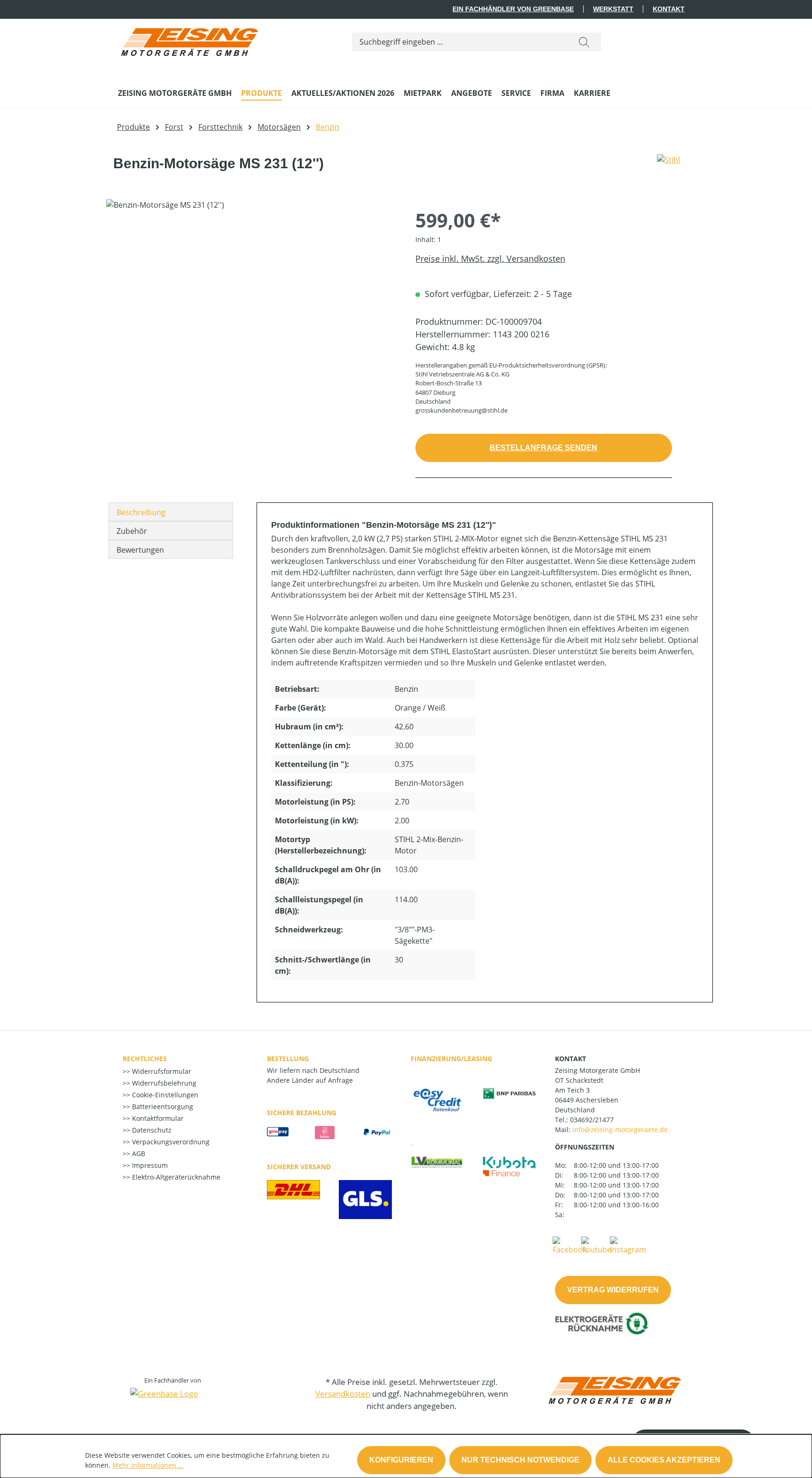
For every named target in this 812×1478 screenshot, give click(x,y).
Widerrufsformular (160, 1071)
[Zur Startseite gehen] (188, 40)
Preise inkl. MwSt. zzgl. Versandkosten (490, 258)
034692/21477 (592, 1119)
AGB (137, 1153)
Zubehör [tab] (132, 531)
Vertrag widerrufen (613, 1290)
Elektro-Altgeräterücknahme (175, 1177)
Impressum (149, 1165)
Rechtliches (145, 1058)
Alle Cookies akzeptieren (664, 1460)
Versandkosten (342, 1393)
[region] (251, 300)
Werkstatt (613, 9)
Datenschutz (151, 1130)
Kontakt (669, 9)
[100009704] (251, 300)
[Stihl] (668, 167)
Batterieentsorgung (161, 1106)
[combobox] (460, 41)
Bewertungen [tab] (140, 550)
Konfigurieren (401, 1460)
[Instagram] (628, 1245)
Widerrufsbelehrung (163, 1083)
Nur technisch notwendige (520, 1460)
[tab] (171, 511)
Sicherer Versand (299, 1166)
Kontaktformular (157, 1118)
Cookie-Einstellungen (164, 1094)
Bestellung (288, 1058)
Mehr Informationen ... (148, 1465)
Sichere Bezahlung (301, 1112)
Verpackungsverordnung (170, 1141)
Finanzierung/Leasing (451, 1058)
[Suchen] (584, 41)
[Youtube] (596, 1245)
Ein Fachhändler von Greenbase (513, 9)
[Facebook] (569, 1245)
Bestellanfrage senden (543, 448)
